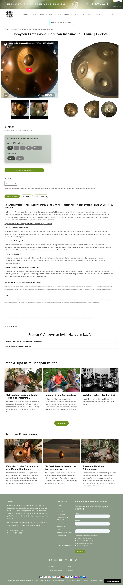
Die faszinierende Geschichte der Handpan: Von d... (60, 467)
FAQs (58, 509)
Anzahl (8, 178)
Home (7, 29)
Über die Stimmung (41, 196)
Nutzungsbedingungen (74, 580)
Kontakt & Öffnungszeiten (61, 513)
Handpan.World (18, 580)
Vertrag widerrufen (64, 545)
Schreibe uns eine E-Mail (15, 530)
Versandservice (61, 539)
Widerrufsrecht (45, 580)
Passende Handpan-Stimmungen (94, 467)
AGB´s (59, 529)
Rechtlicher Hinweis (96, 580)
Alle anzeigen (61, 423)
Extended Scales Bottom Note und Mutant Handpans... (22, 467)
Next (56, 70)
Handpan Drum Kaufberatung (60, 395)
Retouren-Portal (62, 535)
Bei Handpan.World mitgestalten (63, 518)
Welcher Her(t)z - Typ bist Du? (99, 395)
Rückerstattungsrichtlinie (64, 532)
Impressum (60, 523)
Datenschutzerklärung (58, 580)
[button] (33, 14)
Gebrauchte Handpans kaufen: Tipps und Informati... (22, 396)
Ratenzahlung (61, 542)
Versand (13, 130)
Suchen (59, 505)
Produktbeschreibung (12, 196)
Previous (2, 70)
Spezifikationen (27, 196)
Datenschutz (61, 526)
